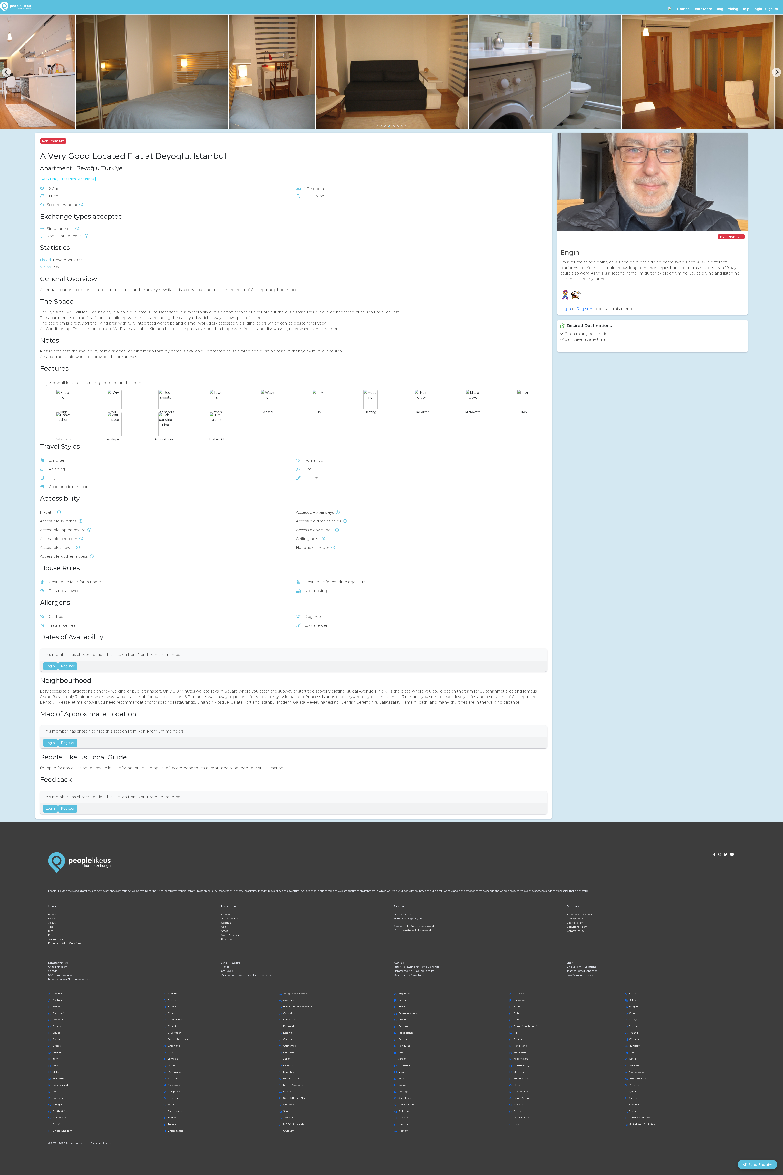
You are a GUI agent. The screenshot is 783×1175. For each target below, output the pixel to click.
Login (757, 9)
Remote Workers (58, 962)
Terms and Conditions (579, 914)
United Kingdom (57, 966)
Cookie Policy (575, 922)
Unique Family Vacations (581, 966)
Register (68, 666)
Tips (50, 926)
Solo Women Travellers (580, 974)
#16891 (74, 141)
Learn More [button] (702, 9)
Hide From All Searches (77, 179)
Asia (223, 926)
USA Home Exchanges (61, 974)
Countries (226, 938)
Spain (570, 962)
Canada (52, 970)
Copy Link (49, 179)
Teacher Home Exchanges (582, 970)
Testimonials (55, 938)
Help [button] (745, 9)
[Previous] (6, 72)
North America (230, 918)
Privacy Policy (575, 918)
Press (51, 934)
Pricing (732, 9)
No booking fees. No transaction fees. (69, 978)
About (52, 922)
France (225, 966)
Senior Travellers (230, 962)
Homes (52, 914)
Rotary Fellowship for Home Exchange (416, 966)
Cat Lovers (227, 970)
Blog (719, 9)
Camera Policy (575, 930)
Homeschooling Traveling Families (414, 970)
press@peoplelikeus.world (416, 930)
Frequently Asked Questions (64, 943)
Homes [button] (683, 9)
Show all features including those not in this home (96, 382)
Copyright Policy (577, 926)
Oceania (226, 922)
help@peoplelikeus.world (419, 925)
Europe (225, 914)
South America (230, 934)
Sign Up (771, 9)
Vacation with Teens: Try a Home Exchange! (246, 974)
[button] (671, 8)
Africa (224, 930)
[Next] (776, 72)
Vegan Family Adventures (409, 974)
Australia (399, 962)
